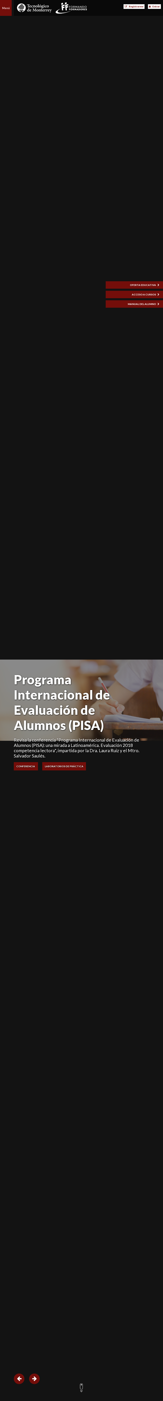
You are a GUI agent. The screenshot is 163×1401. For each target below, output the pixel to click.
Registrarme (136, 6)
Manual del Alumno (142, 304)
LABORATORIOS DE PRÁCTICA (64, 766)
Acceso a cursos (144, 294)
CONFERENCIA (25, 766)
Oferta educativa (143, 285)
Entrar (156, 6)
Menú (6, 8)
